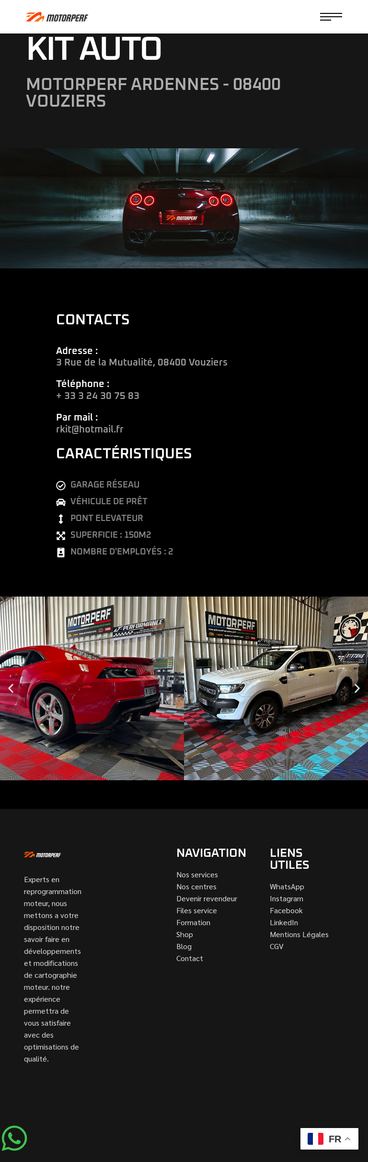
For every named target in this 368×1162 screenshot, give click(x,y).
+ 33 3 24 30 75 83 (97, 396)
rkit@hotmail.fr (90, 429)
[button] (11, 689)
